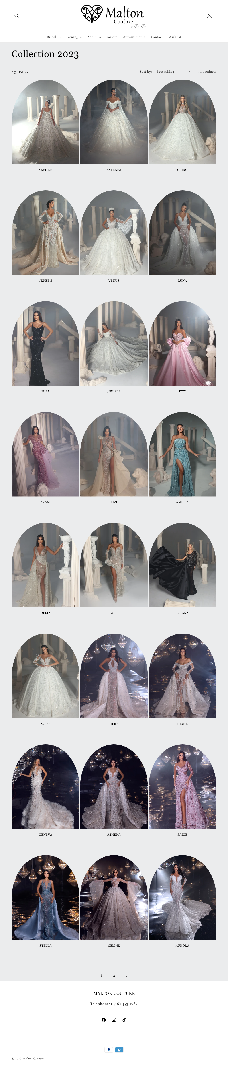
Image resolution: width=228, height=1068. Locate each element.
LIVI (114, 502)
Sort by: (146, 72)
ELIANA (183, 613)
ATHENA (114, 835)
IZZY (182, 391)
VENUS (113, 281)
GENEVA (45, 835)
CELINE (114, 946)
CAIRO (182, 170)
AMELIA (182, 502)
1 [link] (101, 975)
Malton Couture (33, 1058)
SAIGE (182, 835)
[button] (17, 16)
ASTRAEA (114, 170)
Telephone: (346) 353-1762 (114, 1004)
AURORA (182, 946)
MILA (45, 391)
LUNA (182, 281)
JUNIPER (114, 391)
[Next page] (127, 976)
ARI (114, 613)
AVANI (46, 502)
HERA (114, 724)
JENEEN (45, 281)
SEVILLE (45, 170)
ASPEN (45, 724)
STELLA (45, 946)
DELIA (45, 613)
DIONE (182, 724)
